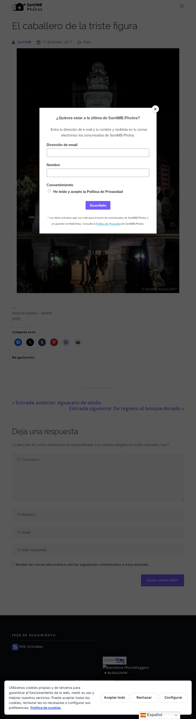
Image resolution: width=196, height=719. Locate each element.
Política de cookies (45, 708)
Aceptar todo (114, 697)
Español (154, 715)
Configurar (173, 697)
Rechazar (144, 697)
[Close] (155, 109)
